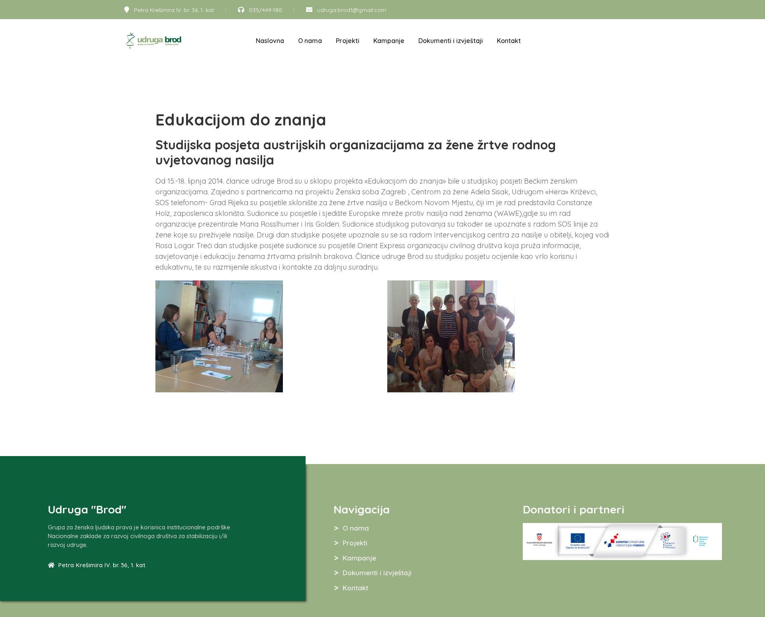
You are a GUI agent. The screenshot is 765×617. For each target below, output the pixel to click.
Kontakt (509, 41)
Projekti (347, 41)
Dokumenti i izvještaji (450, 41)
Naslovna (270, 41)
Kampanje (388, 41)
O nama (310, 41)
